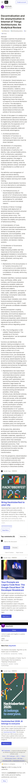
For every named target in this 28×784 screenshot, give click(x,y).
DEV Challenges (11, 756)
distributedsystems (17, 31)
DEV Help (20, 758)
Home (3, 756)
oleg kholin (8, 6)
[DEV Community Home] (6, 2)
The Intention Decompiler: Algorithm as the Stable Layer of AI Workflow (14, 651)
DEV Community (6, 750)
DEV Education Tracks (10, 758)
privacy (4, 33)
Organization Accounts (18, 760)
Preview (15, 547)
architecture (5, 31)
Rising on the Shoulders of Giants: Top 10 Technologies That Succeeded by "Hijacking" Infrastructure (13, 661)
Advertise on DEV (7, 760)
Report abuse (19, 552)
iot (25, 31)
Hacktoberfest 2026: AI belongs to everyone (12, 722)
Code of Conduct (9, 552)
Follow (14, 630)
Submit (7, 547)
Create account (21, 2)
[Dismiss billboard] (26, 764)
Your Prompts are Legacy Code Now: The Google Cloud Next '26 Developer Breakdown (13, 586)
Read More (5, 530)
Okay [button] (4, 781)
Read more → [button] (6, 616)
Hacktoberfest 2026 (9, 732)
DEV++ (18, 756)
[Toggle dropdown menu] (25, 471)
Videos (23, 756)
